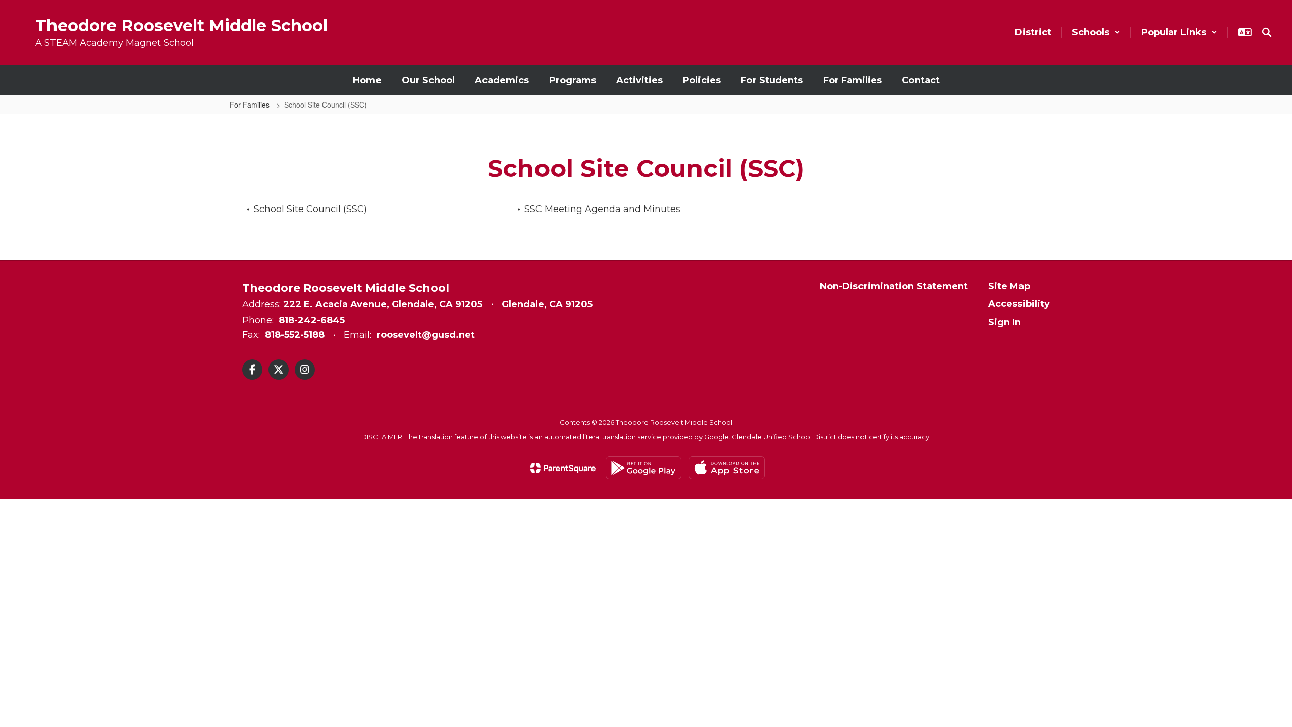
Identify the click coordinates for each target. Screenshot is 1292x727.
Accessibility (1019, 303)
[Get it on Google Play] (643, 467)
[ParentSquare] (563, 468)
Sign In (1004, 322)
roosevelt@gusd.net (425, 334)
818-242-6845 (312, 320)
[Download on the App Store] (727, 467)
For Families (251, 104)
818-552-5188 (295, 334)
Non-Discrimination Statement (894, 286)
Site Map (1009, 286)
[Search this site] (1267, 32)
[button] (1096, 32)
